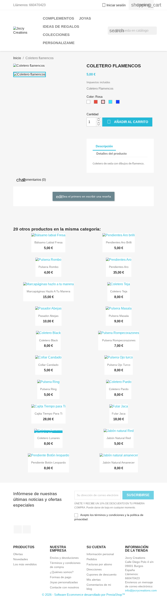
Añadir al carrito (127, 121)
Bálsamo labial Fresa (48, 242)
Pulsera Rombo (48, 266)
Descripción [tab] (104, 146)
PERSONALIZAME (59, 43)
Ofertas (18, 554)
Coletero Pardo (119, 389)
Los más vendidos (25, 564)
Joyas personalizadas (64, 582)
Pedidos (92, 559)
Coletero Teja (118, 291)
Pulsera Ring (48, 389)
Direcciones (94, 569)
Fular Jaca (118, 413)
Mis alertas (94, 579)
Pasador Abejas (48, 315)
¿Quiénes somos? (62, 572)
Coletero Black (48, 340)
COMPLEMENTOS (58, 18)
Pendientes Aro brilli (119, 242)
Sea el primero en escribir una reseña (86, 196)
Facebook (18, 529)
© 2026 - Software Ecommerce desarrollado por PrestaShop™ (83, 594)
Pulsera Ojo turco (118, 364)
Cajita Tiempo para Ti (48, 413)
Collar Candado (48, 364)
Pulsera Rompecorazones (118, 340)
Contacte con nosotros (64, 587)
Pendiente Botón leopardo (48, 462)
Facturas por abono (99, 564)
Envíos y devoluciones (64, 557)
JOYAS (85, 18)
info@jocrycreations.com (141, 590)
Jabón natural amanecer (119, 462)
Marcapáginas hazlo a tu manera (48, 291)
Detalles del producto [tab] (111, 153)
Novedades (20, 559)
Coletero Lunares (48, 438)
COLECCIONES (56, 35)
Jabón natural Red (119, 438)
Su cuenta (96, 547)
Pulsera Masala (119, 315)
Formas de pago (60, 577)
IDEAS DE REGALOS (61, 26)
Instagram (27, 529)
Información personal (100, 554)
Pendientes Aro (119, 266)
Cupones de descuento (101, 574)
